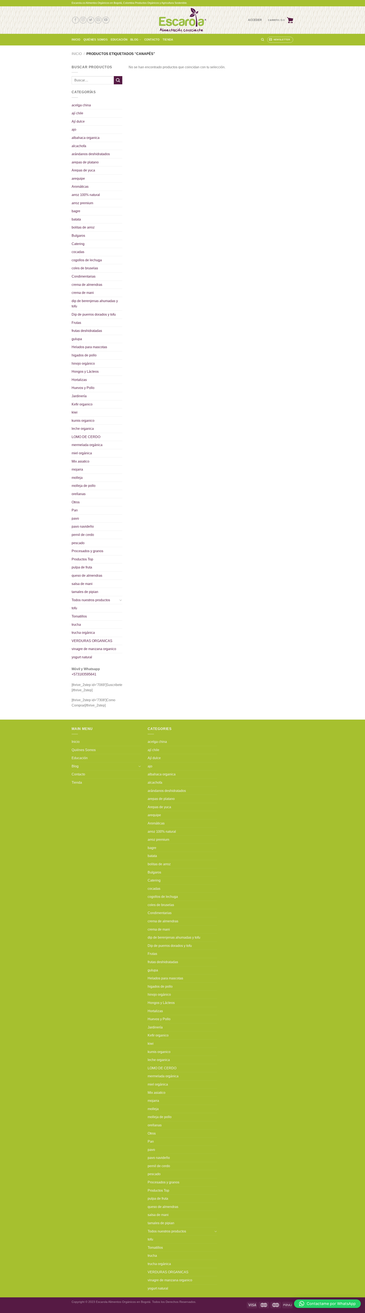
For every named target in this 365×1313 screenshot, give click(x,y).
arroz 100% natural (86, 195)
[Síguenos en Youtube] (105, 20)
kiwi (75, 412)
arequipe (78, 178)
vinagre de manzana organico (94, 649)
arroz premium (82, 203)
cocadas (78, 252)
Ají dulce (78, 121)
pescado (78, 543)
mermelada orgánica (87, 445)
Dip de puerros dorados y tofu (94, 314)
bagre (76, 211)
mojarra (77, 469)
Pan (75, 510)
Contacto (152, 39)
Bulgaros (78, 235)
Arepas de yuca (83, 170)
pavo (75, 518)
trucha (76, 624)
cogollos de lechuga (87, 260)
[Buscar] (262, 39)
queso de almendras (87, 575)
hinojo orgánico (83, 363)
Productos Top (82, 559)
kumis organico (83, 420)
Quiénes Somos (95, 39)
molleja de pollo (83, 485)
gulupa (77, 339)
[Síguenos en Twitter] (90, 20)
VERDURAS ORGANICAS (92, 641)
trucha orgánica (83, 632)
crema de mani (83, 292)
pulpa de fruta (82, 567)
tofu (74, 608)
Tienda (168, 39)
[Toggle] (120, 599)
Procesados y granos (87, 551)
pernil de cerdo (83, 535)
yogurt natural (82, 657)
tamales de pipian (85, 592)
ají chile (77, 113)
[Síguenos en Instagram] (83, 20)
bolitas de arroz (83, 227)
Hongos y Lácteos (85, 371)
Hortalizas (79, 380)
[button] (327, 1303)
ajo (74, 129)
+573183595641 (84, 674)
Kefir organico (82, 404)
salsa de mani (82, 584)
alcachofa (79, 146)
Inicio (76, 39)
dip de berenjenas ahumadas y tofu (95, 303)
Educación (119, 39)
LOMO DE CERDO (86, 437)
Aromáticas (80, 186)
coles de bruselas (85, 268)
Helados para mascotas (89, 347)
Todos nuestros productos (91, 600)
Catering (78, 244)
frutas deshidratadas (87, 331)
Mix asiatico (80, 461)
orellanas (79, 494)
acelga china (81, 105)
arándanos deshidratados (91, 154)
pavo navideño (83, 526)
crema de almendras (87, 284)
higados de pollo (84, 355)
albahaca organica (85, 138)
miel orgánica (82, 453)
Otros (76, 502)
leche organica (83, 428)
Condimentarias (83, 276)
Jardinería (79, 396)
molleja (77, 477)
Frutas (76, 322)
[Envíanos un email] (98, 20)
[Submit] (118, 80)
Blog (134, 39)
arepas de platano (85, 162)
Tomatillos (79, 616)
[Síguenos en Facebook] (75, 20)
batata (76, 219)
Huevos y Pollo (83, 388)
